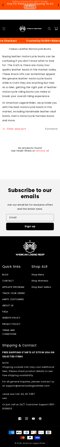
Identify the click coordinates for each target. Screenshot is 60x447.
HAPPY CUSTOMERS (13, 299)
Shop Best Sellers (41, 287)
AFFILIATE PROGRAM (13, 287)
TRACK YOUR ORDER (13, 293)
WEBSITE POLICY (11, 317)
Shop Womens (40, 280)
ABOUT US (8, 305)
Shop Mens (38, 274)
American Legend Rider (34, 443)
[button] (3, 28)
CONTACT (8, 280)
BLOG (5, 274)
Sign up (30, 226)
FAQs (5, 311)
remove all (42, 150)
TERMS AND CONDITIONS (9, 332)
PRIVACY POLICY (11, 324)
